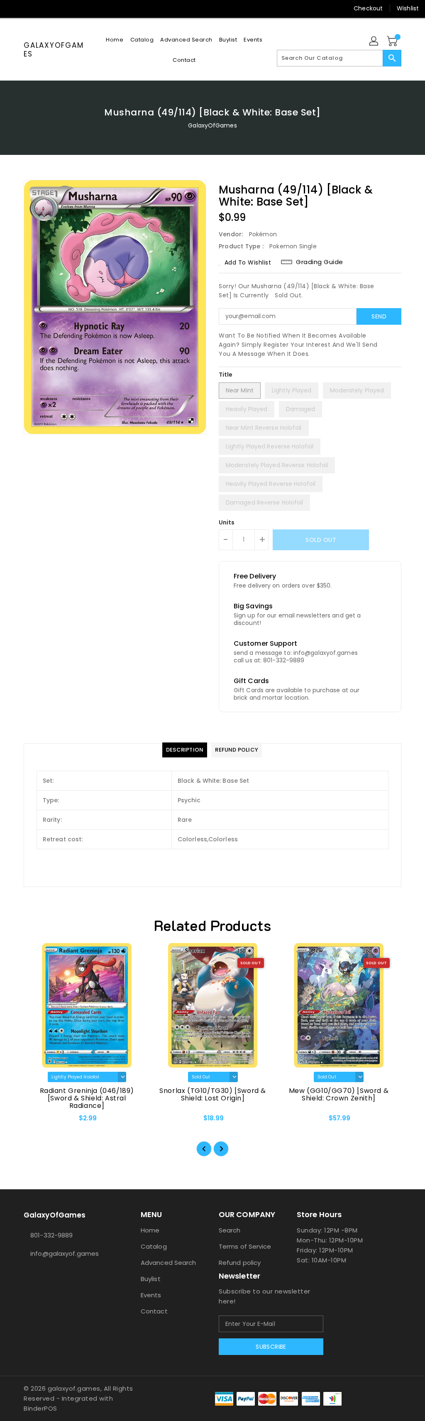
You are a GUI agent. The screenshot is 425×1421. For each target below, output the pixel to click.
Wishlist (408, 8)
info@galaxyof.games (64, 1253)
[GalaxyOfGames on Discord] (57, 8)
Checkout (368, 8)
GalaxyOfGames (53, 49)
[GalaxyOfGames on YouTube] (43, 8)
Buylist (151, 1278)
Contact (154, 1311)
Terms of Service (245, 1246)
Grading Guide (319, 262)
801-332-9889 (51, 1235)
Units (227, 522)
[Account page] (374, 41)
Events (151, 1295)
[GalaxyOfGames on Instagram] (28, 8)
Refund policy (240, 1262)
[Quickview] (39, 1120)
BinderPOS (40, 1408)
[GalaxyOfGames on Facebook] (13, 8)
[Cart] (393, 41)
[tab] (184, 749)
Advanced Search (168, 1262)
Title (226, 374)
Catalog (154, 1246)
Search (230, 1230)
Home (150, 1230)
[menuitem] (114, 39)
